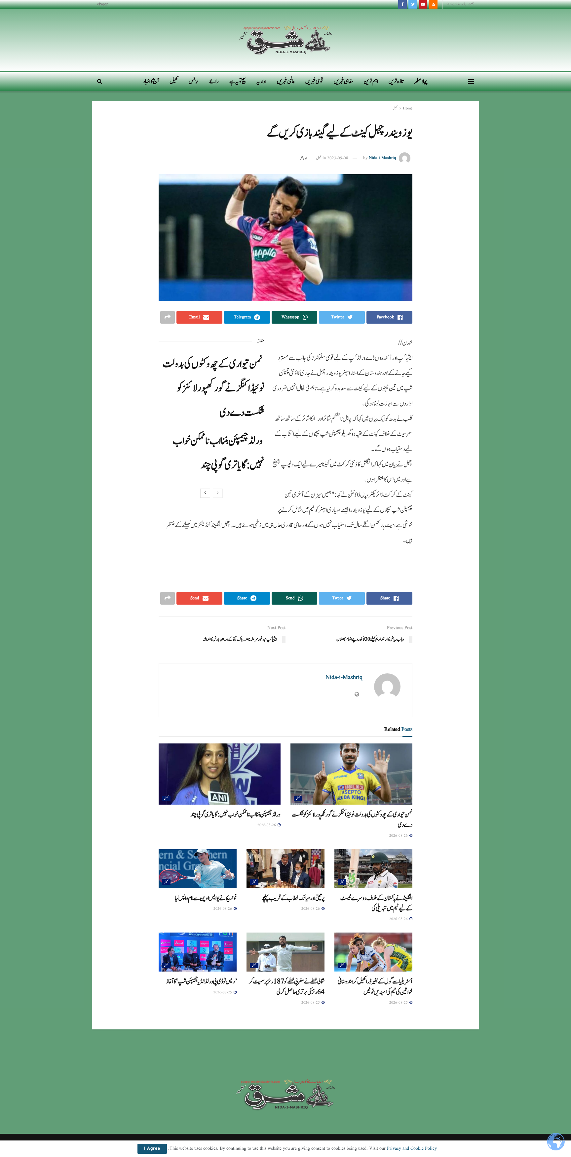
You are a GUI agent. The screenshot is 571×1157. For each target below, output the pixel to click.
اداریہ (261, 81)
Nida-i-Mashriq (382, 158)
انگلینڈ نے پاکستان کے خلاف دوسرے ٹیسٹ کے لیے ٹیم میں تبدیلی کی (376, 903)
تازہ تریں (396, 81)
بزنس (194, 81)
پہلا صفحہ (421, 81)
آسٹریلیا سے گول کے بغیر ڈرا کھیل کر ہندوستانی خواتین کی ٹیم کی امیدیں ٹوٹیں (375, 986)
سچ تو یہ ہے (237, 81)
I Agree (152, 1148)
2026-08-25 (399, 1002)
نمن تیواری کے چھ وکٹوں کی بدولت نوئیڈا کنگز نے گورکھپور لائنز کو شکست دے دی (213, 388)
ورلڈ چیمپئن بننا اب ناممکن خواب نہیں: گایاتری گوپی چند (236, 814)
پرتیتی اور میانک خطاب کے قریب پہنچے (293, 898)
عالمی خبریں (286, 81)
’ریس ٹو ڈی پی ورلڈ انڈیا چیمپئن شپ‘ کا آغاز (201, 981)
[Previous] (218, 493)
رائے (214, 81)
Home (407, 108)
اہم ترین (371, 81)
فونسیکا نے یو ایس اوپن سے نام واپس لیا (206, 898)
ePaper (102, 4)
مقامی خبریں (343, 81)
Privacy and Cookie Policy (412, 1148)
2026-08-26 (399, 835)
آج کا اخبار (151, 81)
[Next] (205, 493)
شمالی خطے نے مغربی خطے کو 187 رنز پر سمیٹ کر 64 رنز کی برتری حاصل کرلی (286, 986)
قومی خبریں (314, 81)
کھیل (174, 81)
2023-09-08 (337, 158)
